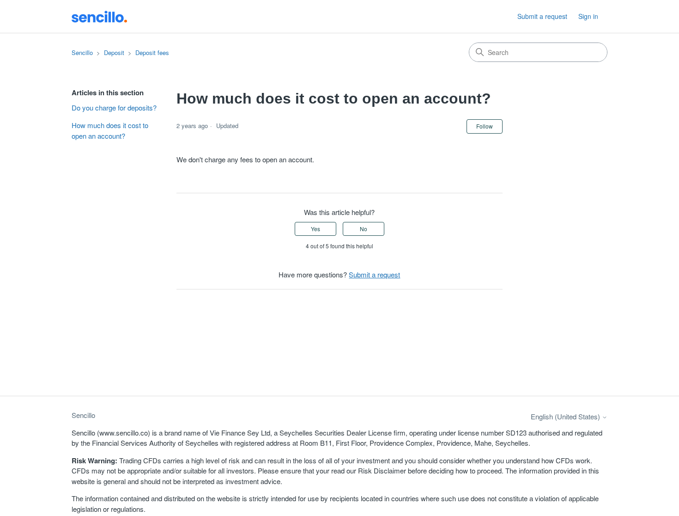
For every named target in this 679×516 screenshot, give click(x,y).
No (363, 229)
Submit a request (542, 16)
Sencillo (82, 52)
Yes (315, 229)
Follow (484, 126)
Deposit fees (152, 52)
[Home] (99, 16)
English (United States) (566, 416)
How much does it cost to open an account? (110, 130)
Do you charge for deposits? (114, 107)
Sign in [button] (588, 16)
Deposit (114, 52)
